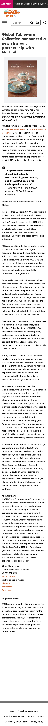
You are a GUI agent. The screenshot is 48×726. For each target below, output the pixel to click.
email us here (8, 576)
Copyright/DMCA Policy (16, 722)
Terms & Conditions (35, 716)
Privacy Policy (36, 722)
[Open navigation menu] (4, 22)
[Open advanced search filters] (37, 23)
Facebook (7, 590)
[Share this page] (44, 22)
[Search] (32, 23)
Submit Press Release (14, 716)
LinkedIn (6, 583)
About (12, 711)
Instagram (7, 586)
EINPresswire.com (16, 129)
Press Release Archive (28, 711)
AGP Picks (6, 4)
